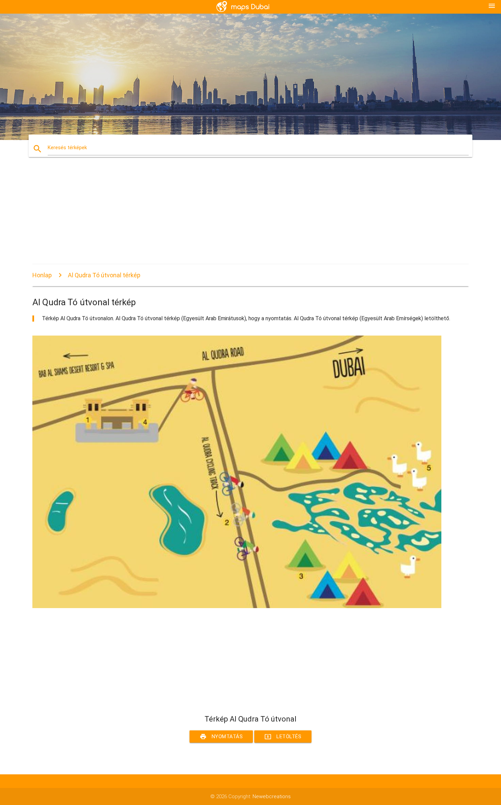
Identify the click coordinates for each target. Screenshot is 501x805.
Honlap (42, 275)
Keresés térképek (67, 147)
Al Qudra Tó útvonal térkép (104, 275)
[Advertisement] (236, 216)
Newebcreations (272, 796)
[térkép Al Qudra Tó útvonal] (236, 606)
